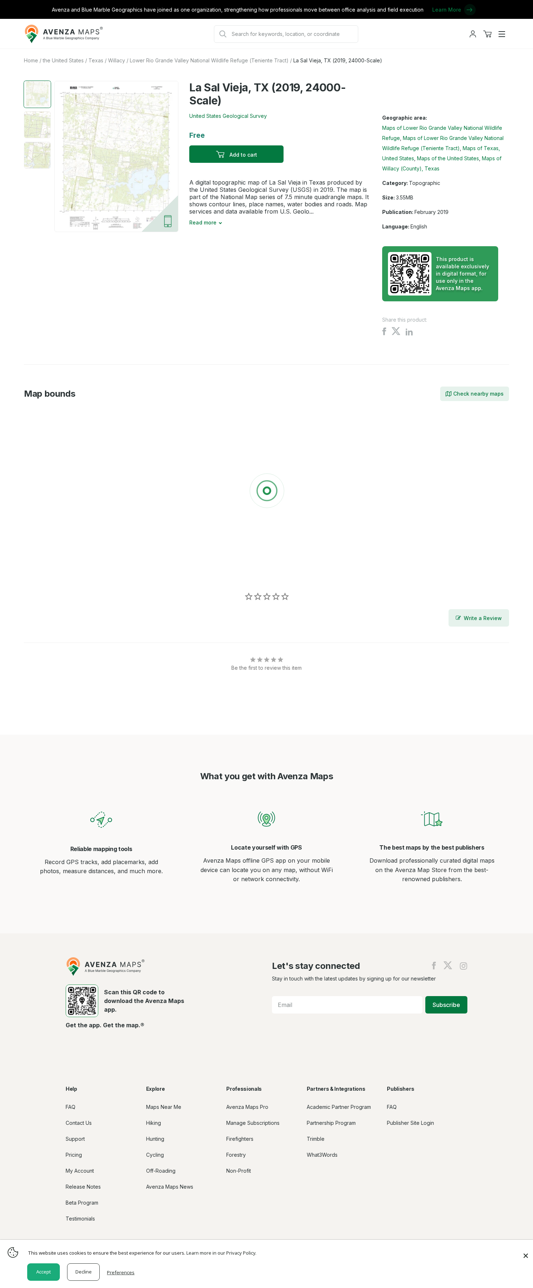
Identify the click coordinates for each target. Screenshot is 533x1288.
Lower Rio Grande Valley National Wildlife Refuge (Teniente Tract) (209, 60)
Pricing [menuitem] (74, 1155)
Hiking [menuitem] (153, 1123)
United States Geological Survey (228, 116)
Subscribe (446, 1004)
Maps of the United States (448, 158)
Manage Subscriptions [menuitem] (253, 1123)
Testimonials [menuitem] (80, 1218)
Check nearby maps (478, 394)
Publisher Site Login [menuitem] (410, 1123)
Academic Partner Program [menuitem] (339, 1107)
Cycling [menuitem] (155, 1155)
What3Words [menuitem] (322, 1155)
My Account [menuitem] (80, 1171)
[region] (266, 492)
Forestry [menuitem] (236, 1155)
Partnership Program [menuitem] (331, 1123)
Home (31, 60)
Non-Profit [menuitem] (238, 1171)
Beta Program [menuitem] (82, 1203)
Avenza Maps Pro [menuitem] (247, 1107)
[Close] (525, 1252)
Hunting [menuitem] (155, 1139)
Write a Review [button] (483, 618)
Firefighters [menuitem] (239, 1139)
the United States (63, 60)
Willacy (116, 60)
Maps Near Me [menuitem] (163, 1107)
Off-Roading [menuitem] (160, 1171)
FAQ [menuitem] (70, 1107)
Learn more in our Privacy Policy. (221, 1253)
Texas (95, 60)
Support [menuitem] (75, 1139)
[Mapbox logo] (42, 571)
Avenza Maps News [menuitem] (169, 1187)
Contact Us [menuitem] (79, 1123)
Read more (202, 222)
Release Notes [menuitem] (83, 1187)
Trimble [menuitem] (316, 1139)
